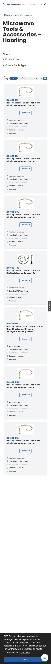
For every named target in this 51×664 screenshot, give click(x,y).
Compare (13, 78)
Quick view (25, 113)
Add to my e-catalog (16, 120)
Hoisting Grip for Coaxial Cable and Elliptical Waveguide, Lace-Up (23, 103)
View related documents (18, 127)
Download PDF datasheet (18, 123)
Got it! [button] (25, 659)
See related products (16, 130)
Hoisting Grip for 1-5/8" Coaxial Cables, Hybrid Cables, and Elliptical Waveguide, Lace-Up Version (25, 328)
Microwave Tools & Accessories (18, 15)
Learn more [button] (25, 652)
